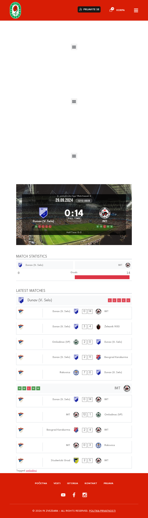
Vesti (57, 483)
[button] (74, 47)
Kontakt (91, 483)
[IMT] (104, 217)
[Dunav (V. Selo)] (43, 217)
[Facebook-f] (74, 494)
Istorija (72, 483)
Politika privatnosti (102, 511)
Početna (41, 483)
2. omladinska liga (66, 196)
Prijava (108, 483)
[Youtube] (63, 494)
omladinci (31, 470)
